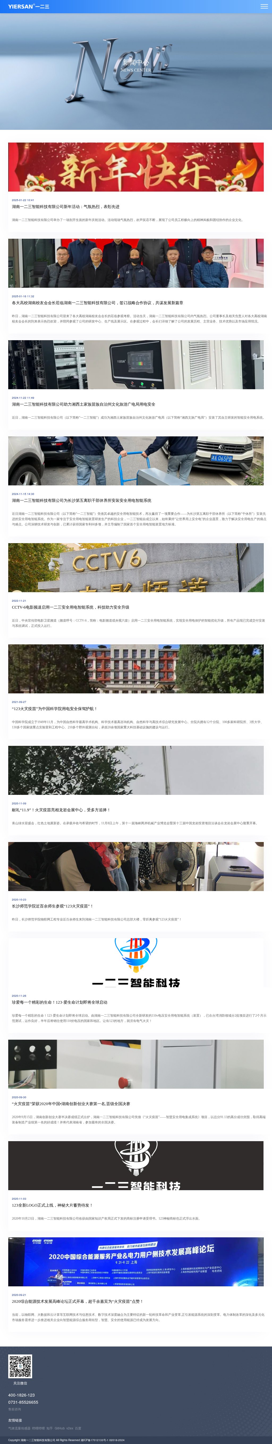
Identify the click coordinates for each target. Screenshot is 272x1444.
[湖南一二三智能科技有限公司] (264, 6)
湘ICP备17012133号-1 (95, 1440)
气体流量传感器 (19, 1428)
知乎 (49, 1428)
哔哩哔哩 (38, 1428)
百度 (78, 1428)
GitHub (60, 1428)
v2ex (69, 1428)
